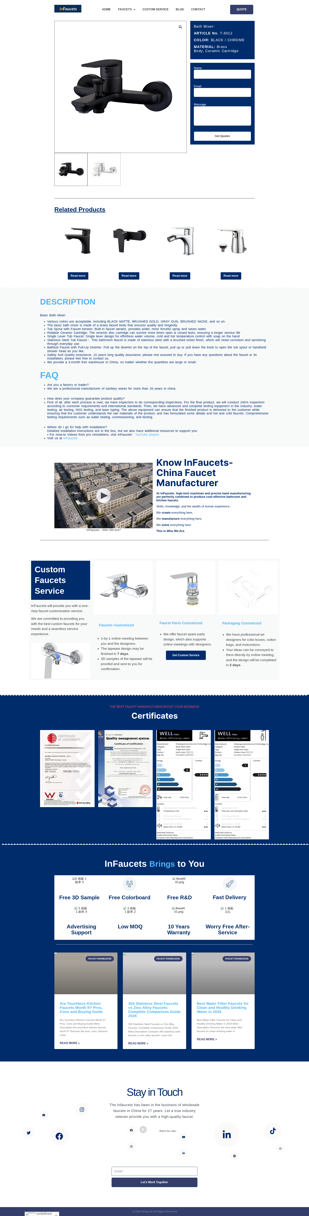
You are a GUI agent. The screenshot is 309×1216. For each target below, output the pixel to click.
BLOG (180, 9)
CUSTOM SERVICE (156, 9)
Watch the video (167, 1131)
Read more (78, 275)
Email (197, 86)
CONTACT (198, 9)
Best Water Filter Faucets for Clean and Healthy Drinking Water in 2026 (223, 1007)
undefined (43, 1213)
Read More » (70, 1043)
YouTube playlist (147, 434)
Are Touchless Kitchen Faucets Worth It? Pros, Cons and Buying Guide (81, 1007)
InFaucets (70, 438)
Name (198, 68)
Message (200, 104)
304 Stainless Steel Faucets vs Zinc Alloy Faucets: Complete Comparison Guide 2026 (154, 1009)
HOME (106, 9)
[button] (241, 9)
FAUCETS (125, 9)
